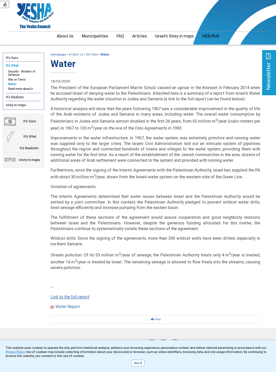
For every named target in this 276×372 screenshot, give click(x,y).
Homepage (58, 54)
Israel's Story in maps (174, 36)
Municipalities (95, 36)
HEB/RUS (210, 36)
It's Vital (91, 54)
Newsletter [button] (269, 76)
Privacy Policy (15, 352)
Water (104, 54)
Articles (139, 36)
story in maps (16, 105)
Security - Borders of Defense (21, 73)
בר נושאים (76, 54)
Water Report (67, 307)
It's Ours (12, 57)
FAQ (120, 36)
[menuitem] (65, 36)
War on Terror (17, 79)
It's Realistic (15, 97)
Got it (138, 363)
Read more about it (20, 89)
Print (158, 319)
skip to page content (138, 4)
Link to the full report (70, 297)
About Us (65, 36)
